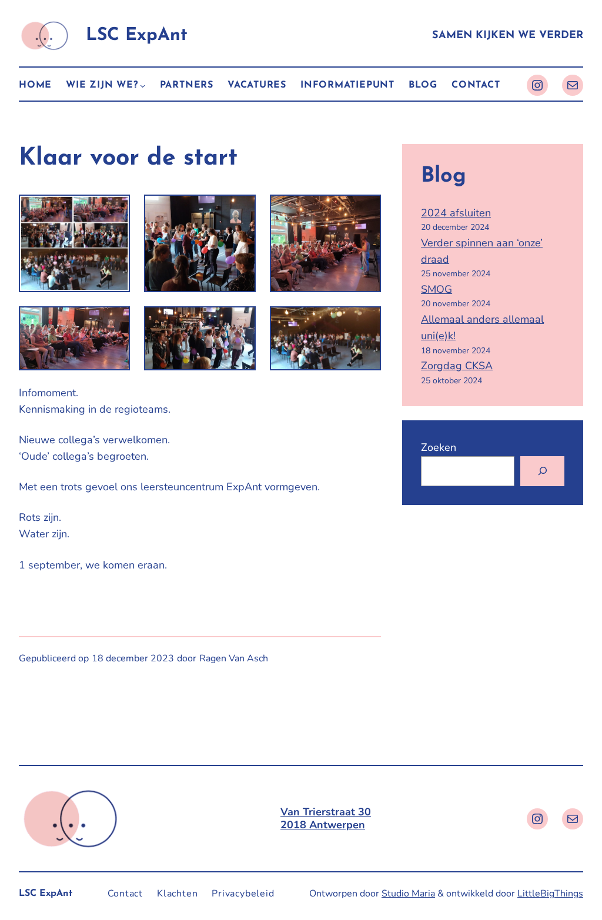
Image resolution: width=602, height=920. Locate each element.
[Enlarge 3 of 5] (115, 321)
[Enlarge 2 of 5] (366, 210)
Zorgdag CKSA (457, 366)
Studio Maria (408, 893)
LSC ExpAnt (137, 35)
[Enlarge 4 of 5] (240, 321)
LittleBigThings (550, 893)
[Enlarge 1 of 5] (240, 210)
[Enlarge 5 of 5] (366, 321)
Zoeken (438, 447)
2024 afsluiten (456, 213)
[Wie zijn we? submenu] (142, 85)
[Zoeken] (542, 471)
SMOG (436, 289)
